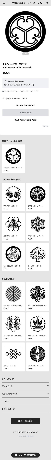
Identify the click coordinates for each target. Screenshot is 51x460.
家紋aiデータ (7, 386)
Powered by (23, 436)
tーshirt (5, 401)
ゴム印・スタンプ (8, 409)
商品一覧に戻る (25, 421)
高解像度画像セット (10, 394)
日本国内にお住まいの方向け (25, 120)
